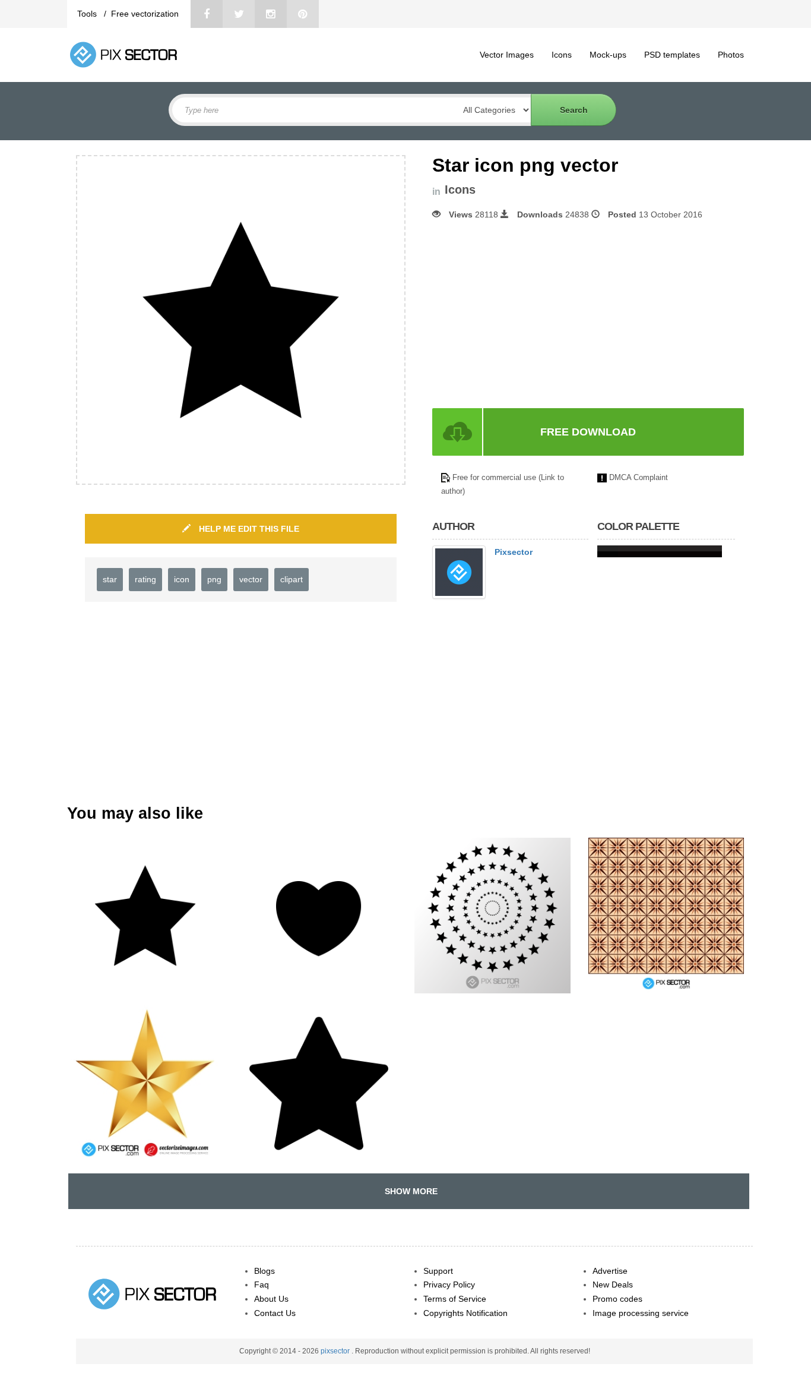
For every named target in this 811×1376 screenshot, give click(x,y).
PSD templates (672, 54)
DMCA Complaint (638, 477)
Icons (562, 54)
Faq (261, 1284)
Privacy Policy (449, 1284)
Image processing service (641, 1313)
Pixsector (514, 552)
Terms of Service (454, 1299)
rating (145, 579)
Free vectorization (145, 13)
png (214, 579)
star (110, 579)
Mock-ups (608, 54)
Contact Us (275, 1313)
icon (181, 579)
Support (438, 1271)
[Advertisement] (532, 314)
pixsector (336, 1351)
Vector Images (507, 54)
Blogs (264, 1271)
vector (250, 579)
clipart (291, 579)
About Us (271, 1299)
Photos (731, 54)
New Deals (613, 1284)
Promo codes (617, 1299)
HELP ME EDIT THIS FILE (248, 529)
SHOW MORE (409, 1191)
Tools (88, 13)
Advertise (610, 1271)
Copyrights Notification (465, 1313)
